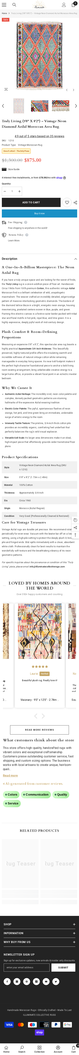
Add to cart (31, 202)
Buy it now (39, 213)
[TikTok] (36, 981)
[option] (39, 56)
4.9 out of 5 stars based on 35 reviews (39, 136)
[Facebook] (7, 981)
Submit (63, 967)
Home (4, 13)
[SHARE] (74, 202)
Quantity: (6, 183)
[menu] (4, 5)
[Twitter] (55, 981)
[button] (36, 716)
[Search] (14, 5)
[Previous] (67, 90)
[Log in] (64, 5)
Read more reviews (39, 730)
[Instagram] (16, 981)
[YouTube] (46, 981)
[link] (20, 896)
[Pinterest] (26, 981)
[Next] (73, 90)
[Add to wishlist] (67, 202)
